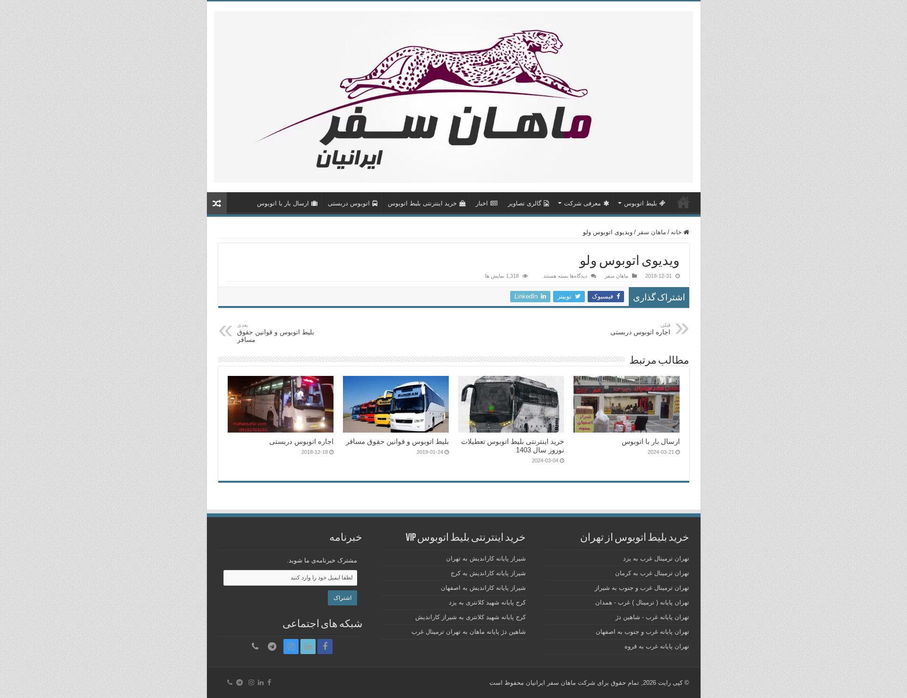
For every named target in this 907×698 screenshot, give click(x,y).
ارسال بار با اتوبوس (283, 203)
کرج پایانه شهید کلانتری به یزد (487, 602)
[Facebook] (325, 646)
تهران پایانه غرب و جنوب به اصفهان (642, 631)
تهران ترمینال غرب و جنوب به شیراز (642, 587)
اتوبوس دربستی (349, 203)
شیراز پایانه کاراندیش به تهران (486, 558)
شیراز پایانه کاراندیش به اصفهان (483, 587)
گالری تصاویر (524, 203)
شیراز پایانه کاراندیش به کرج (488, 573)
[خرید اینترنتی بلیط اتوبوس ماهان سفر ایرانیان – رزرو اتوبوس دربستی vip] (453, 95)
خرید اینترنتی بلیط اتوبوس (422, 203)
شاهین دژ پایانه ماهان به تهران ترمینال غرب (468, 631)
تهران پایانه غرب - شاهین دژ (652, 617)
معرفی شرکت (582, 203)
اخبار (482, 203)
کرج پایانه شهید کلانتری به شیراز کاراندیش (470, 617)
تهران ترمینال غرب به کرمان (652, 573)
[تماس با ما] (255, 646)
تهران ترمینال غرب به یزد (656, 558)
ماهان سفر (651, 232)
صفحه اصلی (683, 202)
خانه (677, 232)
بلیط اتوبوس (640, 203)
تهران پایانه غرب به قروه (657, 646)
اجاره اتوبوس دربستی (640, 329)
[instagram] (291, 646)
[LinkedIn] (308, 646)
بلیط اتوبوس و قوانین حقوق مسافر (275, 332)
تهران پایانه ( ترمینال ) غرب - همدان (642, 602)
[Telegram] (272, 646)
